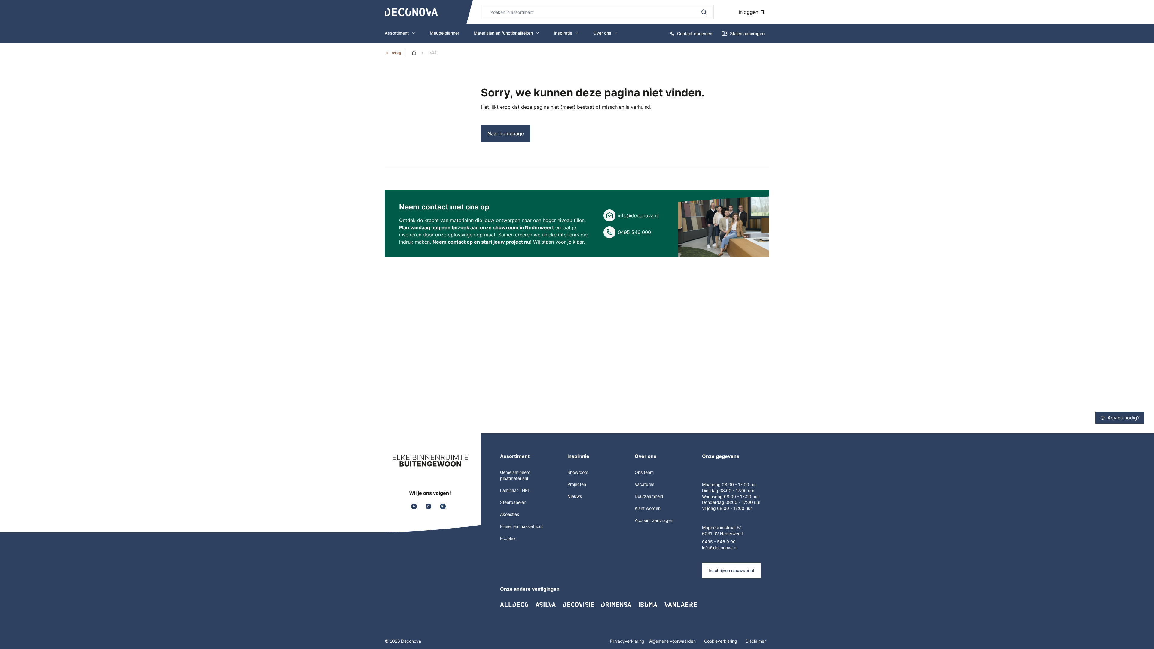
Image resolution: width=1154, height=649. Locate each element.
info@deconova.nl (638, 215)
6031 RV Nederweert (722, 533)
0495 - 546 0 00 (719, 541)
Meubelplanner (444, 32)
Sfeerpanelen (513, 502)
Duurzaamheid (649, 496)
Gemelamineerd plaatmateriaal (515, 475)
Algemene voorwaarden (673, 641)
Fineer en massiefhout (521, 526)
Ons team (644, 472)
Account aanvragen (654, 520)
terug (396, 52)
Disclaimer (756, 641)
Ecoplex (508, 538)
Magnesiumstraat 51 (722, 527)
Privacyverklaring (627, 641)
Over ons (602, 32)
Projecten (576, 484)
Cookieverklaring (721, 641)
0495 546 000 (634, 232)
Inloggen (749, 12)
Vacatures (644, 484)
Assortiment (397, 32)
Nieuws (574, 496)
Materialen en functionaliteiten (503, 32)
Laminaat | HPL (515, 490)
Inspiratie (563, 32)
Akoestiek (509, 514)
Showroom (577, 472)
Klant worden (648, 508)
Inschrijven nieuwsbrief (731, 570)
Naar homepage (505, 133)
